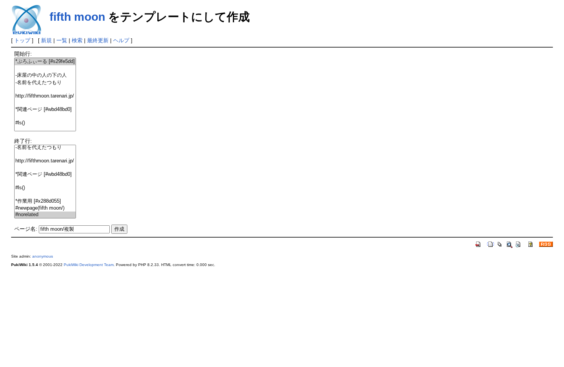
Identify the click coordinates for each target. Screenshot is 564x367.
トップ (22, 40)
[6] (45, 102)
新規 (46, 40)
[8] (45, 116)
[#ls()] (45, 123)
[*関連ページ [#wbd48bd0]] (45, 109)
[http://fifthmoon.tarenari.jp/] (45, 96)
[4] (45, 89)
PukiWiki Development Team (89, 265)
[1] (45, 68)
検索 (77, 40)
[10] (45, 129)
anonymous (42, 256)
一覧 (61, 40)
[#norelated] (45, 215)
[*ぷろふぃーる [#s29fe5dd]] (45, 61)
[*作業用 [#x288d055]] (45, 201)
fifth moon (77, 16)
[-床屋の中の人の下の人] (45, 75)
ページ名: (25, 229)
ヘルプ (121, 40)
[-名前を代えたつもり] (45, 82)
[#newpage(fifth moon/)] (45, 208)
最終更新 (98, 40)
